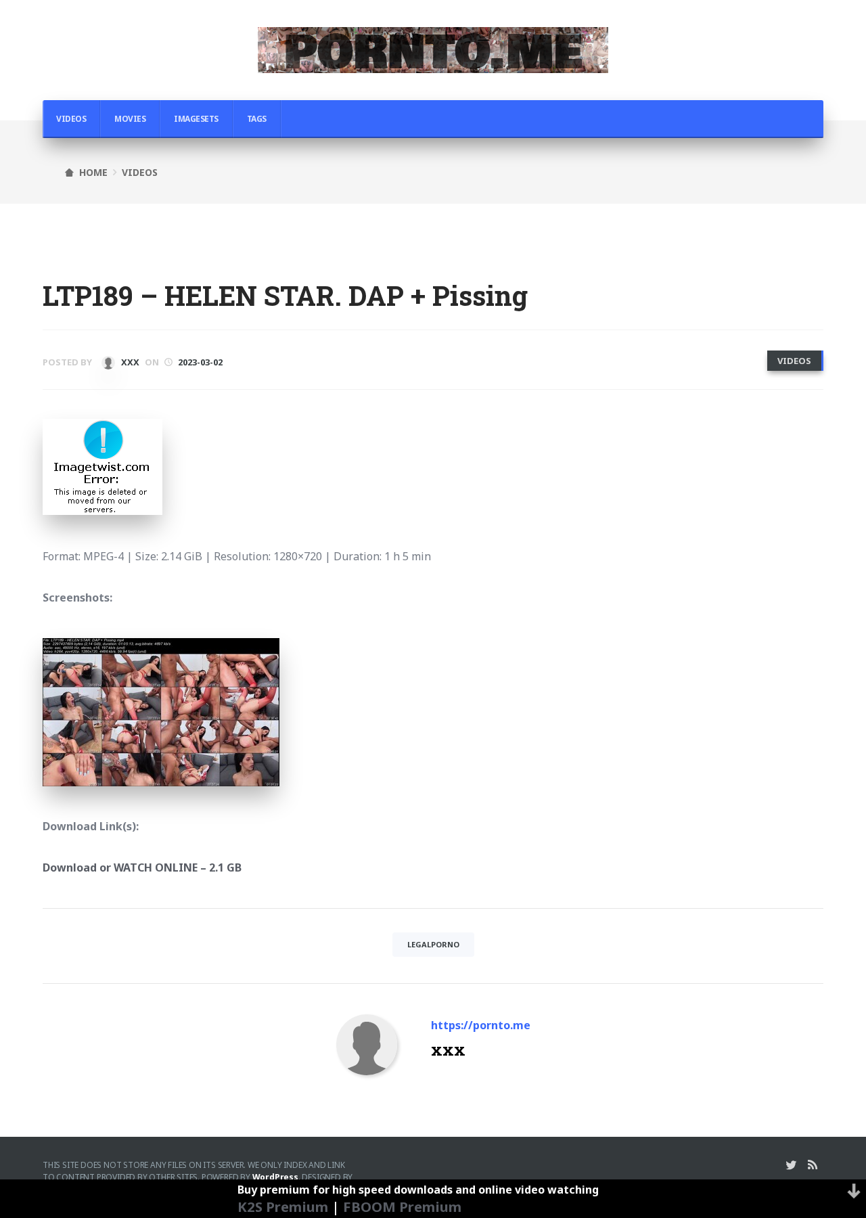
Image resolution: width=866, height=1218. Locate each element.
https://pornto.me (480, 1025)
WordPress (275, 1177)
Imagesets (196, 119)
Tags (257, 119)
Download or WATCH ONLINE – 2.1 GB (142, 867)
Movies (129, 119)
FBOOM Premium (402, 1206)
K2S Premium (282, 1206)
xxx (129, 362)
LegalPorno (433, 944)
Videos (71, 119)
